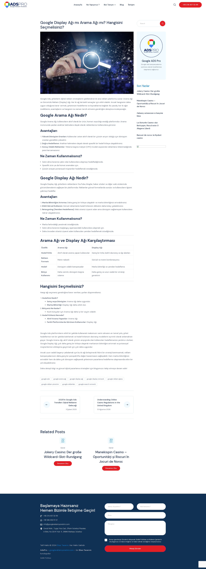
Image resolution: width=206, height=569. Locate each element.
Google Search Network (87, 384)
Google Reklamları (68, 384)
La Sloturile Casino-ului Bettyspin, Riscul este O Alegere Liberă (148, 125)
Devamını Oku (62, 463)
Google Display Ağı (76, 379)
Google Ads (46, 379)
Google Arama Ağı (60, 379)
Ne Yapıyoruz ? (93, 4)
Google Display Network (95, 379)
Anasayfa (78, 4)
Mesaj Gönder (135, 548)
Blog (122, 4)
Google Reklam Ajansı (115, 379)
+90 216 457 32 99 (190, 5)
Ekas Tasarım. (63, 545)
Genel (63, 448)
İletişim (131, 4)
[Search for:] (151, 23)
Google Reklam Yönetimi (50, 384)
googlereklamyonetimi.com (61, 550)
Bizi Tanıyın (109, 4)
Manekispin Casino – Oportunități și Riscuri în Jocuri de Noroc (111, 457)
